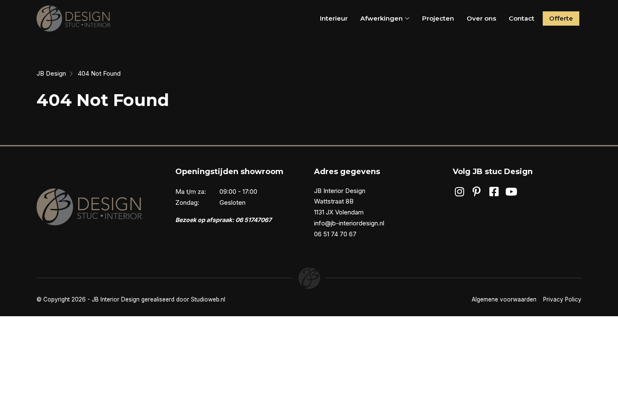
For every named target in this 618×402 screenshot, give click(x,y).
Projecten (438, 18)
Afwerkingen (381, 18)
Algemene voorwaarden (504, 299)
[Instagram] (459, 191)
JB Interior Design (116, 299)
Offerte (561, 18)
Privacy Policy (562, 299)
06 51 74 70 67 (335, 234)
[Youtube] (511, 191)
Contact (521, 18)
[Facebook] (494, 191)
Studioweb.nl (208, 299)
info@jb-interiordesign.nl (349, 223)
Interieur (334, 18)
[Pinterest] (476, 191)
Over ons (481, 18)
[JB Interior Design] (73, 18)
